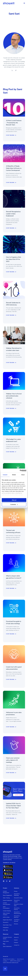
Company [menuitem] (16, 934)
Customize (13, 504)
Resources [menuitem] (5, 934)
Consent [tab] (5, 474)
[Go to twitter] (16, 70)
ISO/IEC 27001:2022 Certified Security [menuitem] (10, 962)
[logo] (7, 852)
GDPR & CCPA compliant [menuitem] (15, 960)
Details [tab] (14, 474)
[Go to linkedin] (12, 70)
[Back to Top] (5, 969)
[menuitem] (7, 892)
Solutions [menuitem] (16, 888)
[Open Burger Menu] (24, 3)
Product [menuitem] (5, 888)
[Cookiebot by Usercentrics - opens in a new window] (20, 471)
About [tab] (23, 474)
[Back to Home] (8, 3)
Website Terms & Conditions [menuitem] (9, 959)
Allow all (14, 500)
